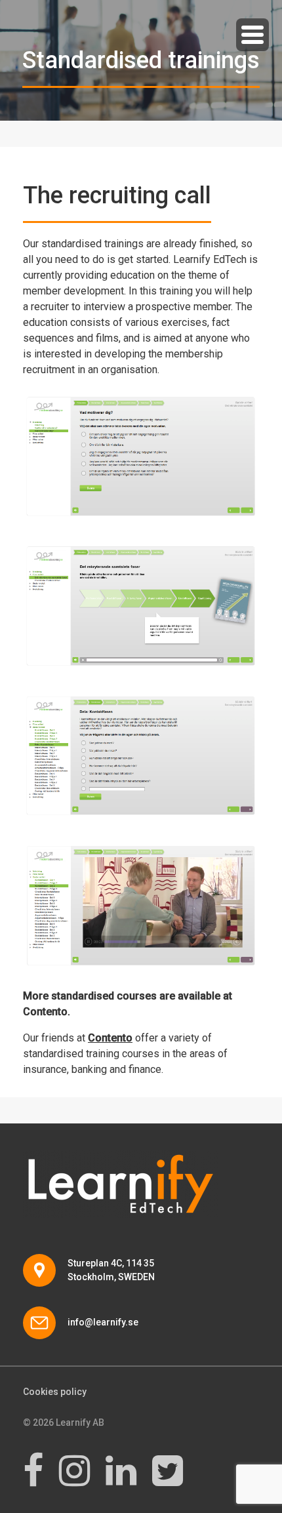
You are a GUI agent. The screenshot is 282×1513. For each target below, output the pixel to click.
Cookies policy (55, 1391)
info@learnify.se (103, 1322)
